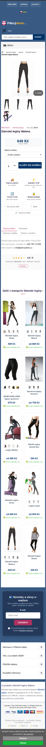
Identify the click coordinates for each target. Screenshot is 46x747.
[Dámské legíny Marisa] (34, 313)
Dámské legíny (18, 128)
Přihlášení (12, 4)
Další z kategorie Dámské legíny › (23, 290)
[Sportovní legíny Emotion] (34, 369)
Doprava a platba (10, 233)
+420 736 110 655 (33, 244)
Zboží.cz (23, 726)
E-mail (23, 610)
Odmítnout (23, 738)
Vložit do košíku (30, 165)
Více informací (28, 734)
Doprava (24, 4)
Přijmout (23, 743)
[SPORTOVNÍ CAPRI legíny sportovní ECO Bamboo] (12, 369)
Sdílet (34, 206)
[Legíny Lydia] (34, 483)
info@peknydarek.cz (23, 247)
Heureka (12, 726)
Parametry (23, 228)
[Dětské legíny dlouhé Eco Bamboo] (34, 428)
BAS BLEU (5, 128)
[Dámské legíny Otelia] (12, 313)
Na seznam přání (12, 206)
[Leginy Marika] (12, 428)
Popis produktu (9, 228)
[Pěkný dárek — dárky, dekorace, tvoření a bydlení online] (15, 23)
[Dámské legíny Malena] (12, 539)
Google (34, 726)
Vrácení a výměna (28, 233)
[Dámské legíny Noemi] (34, 539)
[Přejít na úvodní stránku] (2, 52)
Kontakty (35, 4)
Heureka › (23, 266)
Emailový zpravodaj (26, 630)
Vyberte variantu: (10, 150)
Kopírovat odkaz (23, 212)
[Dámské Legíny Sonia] (12, 483)
